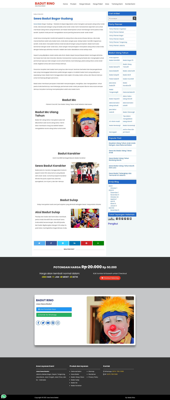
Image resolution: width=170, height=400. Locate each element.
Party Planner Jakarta (117, 46)
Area (107, 4)
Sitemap (91, 371)
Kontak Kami (130, 4)
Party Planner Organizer (117, 29)
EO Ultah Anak (114, 121)
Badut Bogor (128, 60)
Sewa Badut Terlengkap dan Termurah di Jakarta (120, 174)
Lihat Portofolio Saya (48, 309)
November (114, 195)
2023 (111, 186)
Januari (113, 206)
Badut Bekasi (114, 67)
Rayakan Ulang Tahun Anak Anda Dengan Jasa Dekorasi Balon (122, 144)
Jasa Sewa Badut (45, 4)
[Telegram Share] (63, 243)
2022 (111, 190)
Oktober (113, 188)
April (112, 201)
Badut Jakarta (129, 71)
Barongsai (113, 132)
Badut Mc (127, 75)
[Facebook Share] (51, 243)
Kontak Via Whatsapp (48, 315)
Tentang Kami (117, 4)
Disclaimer (92, 374)
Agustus (113, 199)
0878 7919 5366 (112, 374)
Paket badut (114, 79)
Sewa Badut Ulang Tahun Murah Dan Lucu (121, 167)
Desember (114, 193)
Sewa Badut (38, 24)
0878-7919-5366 (118, 371)
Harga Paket (98, 4)
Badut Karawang (129, 125)
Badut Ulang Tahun (77, 377)
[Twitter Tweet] (39, 243)
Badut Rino (131, 398)
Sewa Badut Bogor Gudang (53, 18)
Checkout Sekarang (111, 278)
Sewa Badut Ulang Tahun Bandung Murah (119, 159)
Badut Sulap (114, 75)
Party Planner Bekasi (116, 32)
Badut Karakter (76, 386)
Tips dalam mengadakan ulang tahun (127, 118)
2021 (111, 208)
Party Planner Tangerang (118, 42)
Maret (113, 204)
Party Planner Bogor (116, 35)
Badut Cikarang (129, 112)
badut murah (128, 79)
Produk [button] (73, 4)
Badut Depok (114, 99)
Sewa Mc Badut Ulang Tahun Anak (120, 152)
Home (65, 4)
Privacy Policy (93, 377)
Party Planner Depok (116, 39)
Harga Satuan (84, 4)
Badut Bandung (115, 125)
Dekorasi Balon (129, 92)
